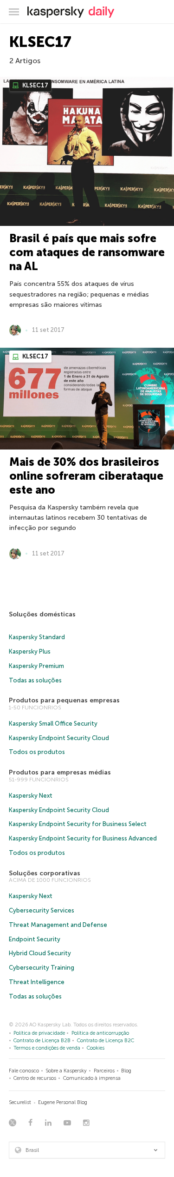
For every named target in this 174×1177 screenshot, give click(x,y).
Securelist (20, 1102)
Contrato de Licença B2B (42, 1041)
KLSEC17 (34, 85)
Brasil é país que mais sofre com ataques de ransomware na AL (87, 252)
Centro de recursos (34, 1078)
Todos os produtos (37, 751)
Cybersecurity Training (41, 967)
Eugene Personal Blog (62, 1102)
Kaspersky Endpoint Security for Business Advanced (83, 838)
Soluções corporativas (44, 873)
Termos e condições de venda (46, 1048)
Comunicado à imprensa (92, 1078)
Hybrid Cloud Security (40, 953)
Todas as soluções (35, 680)
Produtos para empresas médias (60, 772)
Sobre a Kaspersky (66, 1071)
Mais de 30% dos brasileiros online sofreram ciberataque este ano (86, 475)
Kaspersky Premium (36, 665)
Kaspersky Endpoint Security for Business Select (78, 823)
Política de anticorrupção (100, 1033)
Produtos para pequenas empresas (64, 700)
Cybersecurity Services (41, 910)
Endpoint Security (34, 939)
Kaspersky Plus (30, 651)
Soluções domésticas (42, 614)
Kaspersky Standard (37, 637)
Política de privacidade (39, 1033)
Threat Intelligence (36, 982)
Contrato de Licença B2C (105, 1041)
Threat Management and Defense (58, 924)
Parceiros (104, 1071)
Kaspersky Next (30, 795)
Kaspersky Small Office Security (53, 723)
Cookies (95, 1048)
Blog (126, 1071)
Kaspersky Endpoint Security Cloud (59, 737)
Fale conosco (24, 1071)
